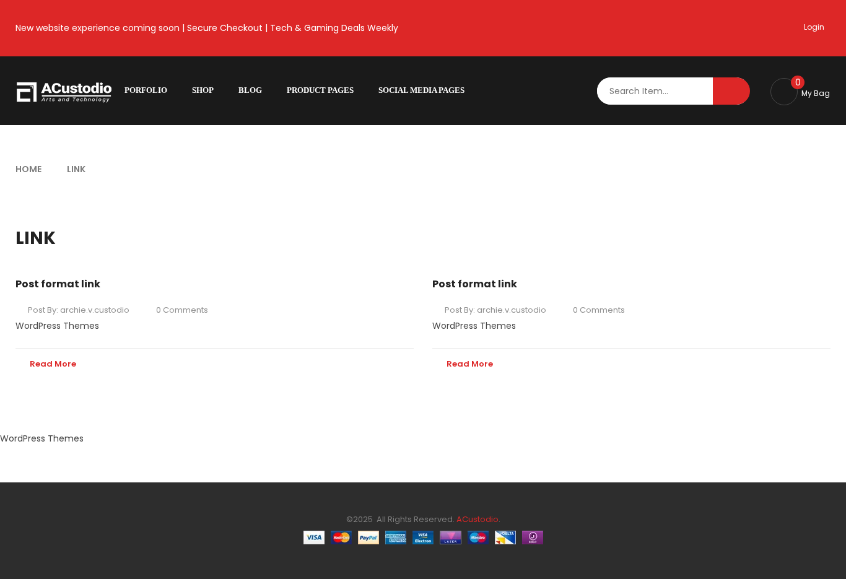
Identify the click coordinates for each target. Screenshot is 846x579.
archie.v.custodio (94, 310)
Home (28, 169)
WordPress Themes (57, 326)
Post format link (57, 284)
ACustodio (477, 519)
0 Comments (182, 310)
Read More (53, 364)
